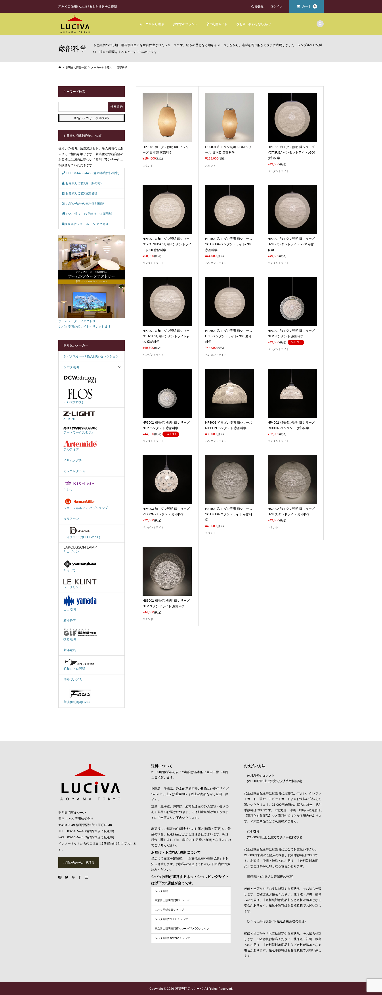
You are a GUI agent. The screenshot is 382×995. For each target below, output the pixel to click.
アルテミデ (71, 449)
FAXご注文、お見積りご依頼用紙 (88, 214)
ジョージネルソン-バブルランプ (85, 508)
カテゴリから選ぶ (151, 24)
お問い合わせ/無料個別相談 (84, 203)
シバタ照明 (71, 367)
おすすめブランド (185, 24)
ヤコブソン (71, 551)
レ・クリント (72, 587)
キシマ (68, 489)
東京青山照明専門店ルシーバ (172, 900)
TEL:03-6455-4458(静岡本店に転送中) (92, 173)
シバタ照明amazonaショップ (172, 938)
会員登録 (257, 6)
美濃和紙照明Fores (76, 702)
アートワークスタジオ (78, 432)
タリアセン (71, 518)
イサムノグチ (72, 460)
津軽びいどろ (72, 679)
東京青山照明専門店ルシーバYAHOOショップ (182, 928)
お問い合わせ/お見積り (255, 24)
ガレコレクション (75, 471)
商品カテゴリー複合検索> (91, 118)
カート (309, 6)
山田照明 (69, 609)
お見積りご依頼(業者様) (82, 193)
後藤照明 (69, 639)
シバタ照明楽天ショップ (169, 909)
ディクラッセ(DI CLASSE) (81, 537)
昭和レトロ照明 (74, 668)
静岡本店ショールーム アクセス (86, 224)
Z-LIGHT (69, 419)
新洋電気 (69, 650)
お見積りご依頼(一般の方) (83, 183)
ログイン (276, 6)
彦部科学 (69, 620)
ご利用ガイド (218, 24)
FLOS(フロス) (73, 402)
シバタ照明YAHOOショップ (171, 919)
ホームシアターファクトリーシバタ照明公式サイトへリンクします (84, 323)
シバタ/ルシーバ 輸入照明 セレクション (91, 356)
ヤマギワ (69, 570)
